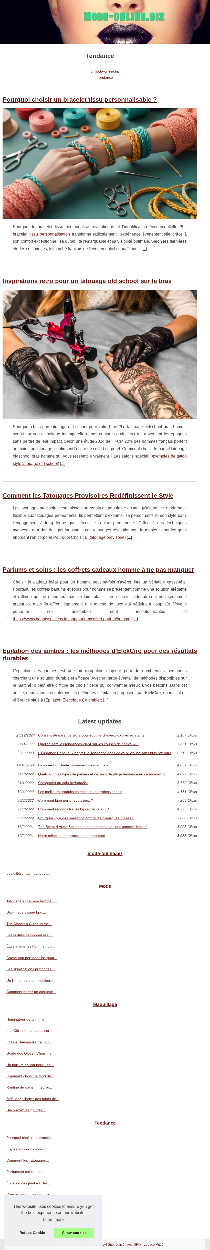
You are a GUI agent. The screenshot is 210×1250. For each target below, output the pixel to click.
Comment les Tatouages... (27, 1160)
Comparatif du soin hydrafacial (63, 783)
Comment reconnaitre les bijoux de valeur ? (73, 809)
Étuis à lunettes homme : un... (30, 946)
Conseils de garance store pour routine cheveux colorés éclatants (91, 735)
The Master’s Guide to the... (29, 924)
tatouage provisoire (107, 537)
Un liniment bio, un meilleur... (29, 980)
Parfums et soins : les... (25, 1172)
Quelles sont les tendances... (29, 1206)
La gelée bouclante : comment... (32, 1228)
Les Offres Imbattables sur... (29, 1031)
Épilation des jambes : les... (28, 1183)
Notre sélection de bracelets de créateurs (71, 835)
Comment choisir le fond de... (30, 1076)
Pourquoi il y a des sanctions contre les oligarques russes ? (86, 818)
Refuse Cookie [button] (32, 1233)
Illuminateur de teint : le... (26, 1019)
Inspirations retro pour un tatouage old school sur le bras (87, 280)
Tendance (105, 77)
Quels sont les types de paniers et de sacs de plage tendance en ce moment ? (101, 774)
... (144, 249)
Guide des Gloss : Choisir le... (30, 1053)
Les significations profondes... (30, 969)
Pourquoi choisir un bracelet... (30, 1138)
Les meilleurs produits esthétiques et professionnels (80, 791)
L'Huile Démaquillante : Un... (29, 1042)
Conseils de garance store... (29, 1194)
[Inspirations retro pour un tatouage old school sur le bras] (100, 354)
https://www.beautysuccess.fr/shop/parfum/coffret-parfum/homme (72, 619)
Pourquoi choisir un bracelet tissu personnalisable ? (80, 99)
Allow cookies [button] (74, 1233)
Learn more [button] (53, 1219)
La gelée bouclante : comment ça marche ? (73, 765)
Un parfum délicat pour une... (30, 1065)
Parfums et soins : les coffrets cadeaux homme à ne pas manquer (98, 569)
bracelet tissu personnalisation (41, 234)
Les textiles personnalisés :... (29, 935)
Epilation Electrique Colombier (73, 700)
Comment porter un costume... (31, 992)
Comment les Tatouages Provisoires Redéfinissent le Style (88, 495)
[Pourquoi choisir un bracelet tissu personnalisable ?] (100, 163)
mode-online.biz (107, 71)
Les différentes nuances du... (30, 873)
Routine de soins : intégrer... (29, 1087)
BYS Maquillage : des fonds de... (32, 1099)
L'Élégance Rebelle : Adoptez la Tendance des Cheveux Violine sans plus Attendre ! (104, 754)
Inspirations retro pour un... (28, 1149)
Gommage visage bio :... (26, 912)
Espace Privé (153, 1244)
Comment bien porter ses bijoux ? (65, 800)
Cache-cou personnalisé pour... (31, 958)
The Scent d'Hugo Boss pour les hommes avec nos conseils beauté (93, 826)
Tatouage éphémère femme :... (31, 901)
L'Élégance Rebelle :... (24, 1217)
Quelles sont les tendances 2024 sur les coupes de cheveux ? (88, 744)
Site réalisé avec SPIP (125, 1244)
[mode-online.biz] (105, 22)
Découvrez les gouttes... (26, 1110)
